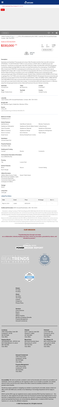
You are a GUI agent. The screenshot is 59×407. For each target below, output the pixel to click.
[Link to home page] (29, 2)
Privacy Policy (19, 303)
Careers (18, 299)
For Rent (18, 291)
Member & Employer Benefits (24, 317)
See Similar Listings (47, 49)
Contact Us (19, 301)
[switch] (49, 33)
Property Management (22, 319)
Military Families (20, 315)
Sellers (18, 314)
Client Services (20, 310)
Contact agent (5, 32)
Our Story (18, 296)
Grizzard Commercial (21, 321)
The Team (18, 297)
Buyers (18, 312)
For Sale (18, 290)
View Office (5, 337)
